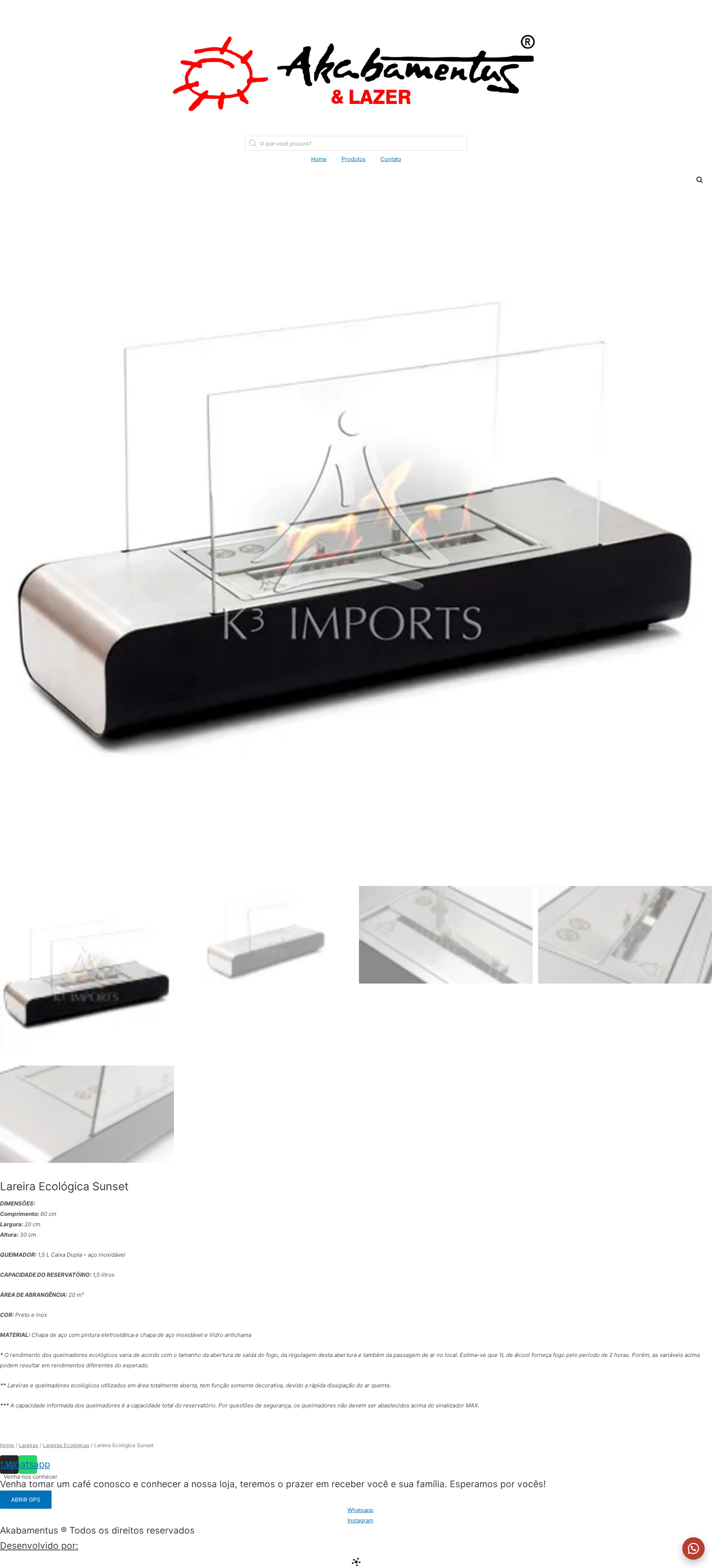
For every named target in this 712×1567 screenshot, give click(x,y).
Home (319, 159)
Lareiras (28, 1445)
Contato (390, 159)
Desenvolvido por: (39, 1545)
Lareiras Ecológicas (66, 1445)
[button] (693, 1548)
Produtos (354, 159)
